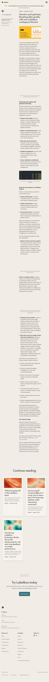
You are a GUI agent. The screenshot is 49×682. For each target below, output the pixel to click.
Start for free (24, 594)
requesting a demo (30, 588)
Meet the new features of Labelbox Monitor (7, 23)
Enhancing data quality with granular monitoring (7, 19)
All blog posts (7, 14)
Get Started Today (5, 25)
